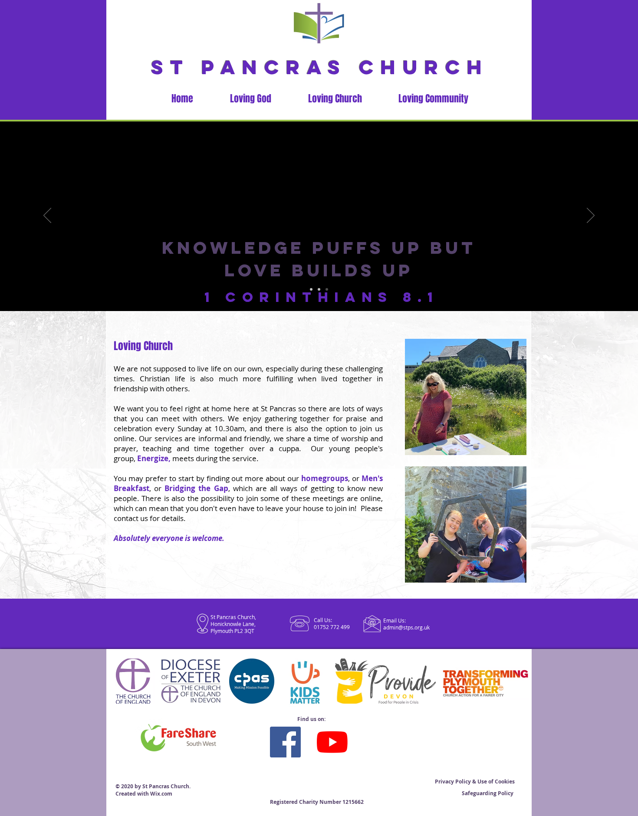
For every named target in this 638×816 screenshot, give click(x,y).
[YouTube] (332, 742)
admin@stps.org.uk (406, 627)
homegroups (324, 478)
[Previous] (47, 216)
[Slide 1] (311, 289)
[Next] (591, 216)
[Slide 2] (319, 289)
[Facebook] (285, 742)
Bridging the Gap (196, 488)
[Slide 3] (327, 289)
